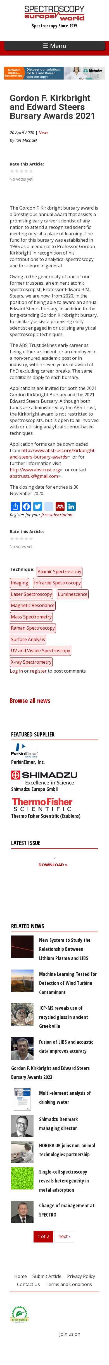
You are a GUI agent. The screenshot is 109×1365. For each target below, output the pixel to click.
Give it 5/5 (31, 171)
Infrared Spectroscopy (57, 583)
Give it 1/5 (12, 171)
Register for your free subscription (38, 896)
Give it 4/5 (26, 171)
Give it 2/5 (17, 171)
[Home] (54, 18)
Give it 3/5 (21, 171)
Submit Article (46, 1276)
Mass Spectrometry (31, 617)
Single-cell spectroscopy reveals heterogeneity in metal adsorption (64, 1180)
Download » (53, 865)
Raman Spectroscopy (33, 628)
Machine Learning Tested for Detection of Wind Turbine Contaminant (68, 983)
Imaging (19, 583)
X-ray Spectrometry (31, 662)
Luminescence (72, 594)
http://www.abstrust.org (35, 470)
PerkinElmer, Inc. (28, 762)
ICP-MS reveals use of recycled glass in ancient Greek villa (63, 1016)
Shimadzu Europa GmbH (34, 789)
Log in (16, 671)
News (43, 132)
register (38, 671)
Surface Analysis (28, 639)
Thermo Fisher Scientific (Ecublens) (45, 815)
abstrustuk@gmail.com (34, 476)
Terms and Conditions (69, 1284)
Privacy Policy (81, 1276)
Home (20, 1276)
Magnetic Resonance (32, 605)
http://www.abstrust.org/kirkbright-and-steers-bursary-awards (53, 453)
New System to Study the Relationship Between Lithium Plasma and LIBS (65, 949)
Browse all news (30, 700)
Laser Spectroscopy (31, 594)
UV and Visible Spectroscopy (40, 650)
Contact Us (28, 1284)
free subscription (56, 514)
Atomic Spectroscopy (59, 571)
